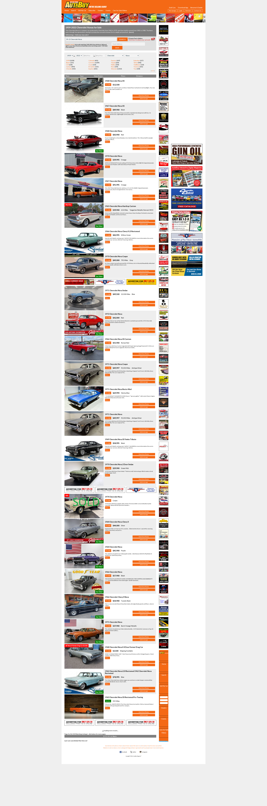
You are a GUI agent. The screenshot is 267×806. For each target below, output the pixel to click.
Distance (139, 76)
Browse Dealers (119, 745)
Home (66, 10)
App (147, 747)
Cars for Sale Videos (120, 10)
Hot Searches (161, 747)
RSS (104, 747)
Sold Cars (172, 7)
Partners (188, 10)
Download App (183, 7)
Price (123, 76)
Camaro (68, 67)
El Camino (92, 67)
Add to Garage (144, 98)
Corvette (92, 62)
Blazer (68, 62)
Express (113, 60)
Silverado (114, 69)
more (153, 70)
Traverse (136, 67)
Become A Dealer (196, 7)
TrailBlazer (137, 65)
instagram (144, 752)
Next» (115, 736)
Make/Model (98, 76)
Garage (123, 747)
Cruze (90, 65)
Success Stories (118, 747)
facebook (124, 752)
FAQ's (160, 745)
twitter (134, 752)
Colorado (91, 60)
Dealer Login (135, 747)
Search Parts (133, 745)
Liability (140, 747)
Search (73, 10)
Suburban (137, 60)
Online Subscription (154, 745)
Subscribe (92, 10)
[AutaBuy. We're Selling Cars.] (85, 5)
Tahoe (136, 62)
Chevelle (69, 69)
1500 (67, 60)
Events (108, 10)
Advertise (107, 747)
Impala (113, 62)
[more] (131, 32)
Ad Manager (128, 747)
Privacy (144, 747)
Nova (112, 67)
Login (180, 10)
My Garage (172, 10)
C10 (67, 65)
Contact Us (197, 10)
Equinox (91, 69)
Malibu (113, 65)
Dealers (100, 10)
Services (139, 745)
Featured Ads (112, 745)
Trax (135, 69)
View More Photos (144, 95)
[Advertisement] (186, 38)
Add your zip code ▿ (82, 35)
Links (156, 747)
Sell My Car (82, 10)
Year (81, 76)
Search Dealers (126, 745)
